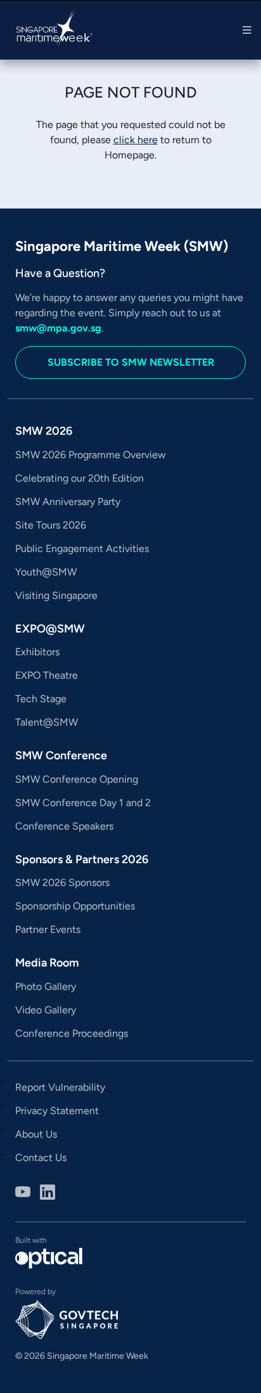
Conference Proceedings (71, 1033)
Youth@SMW (46, 572)
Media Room (47, 963)
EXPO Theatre (46, 675)
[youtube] (22, 1194)
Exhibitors (37, 652)
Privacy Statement (57, 1111)
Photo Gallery (45, 986)
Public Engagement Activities (82, 548)
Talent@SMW (46, 722)
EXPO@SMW (50, 629)
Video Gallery (45, 1010)
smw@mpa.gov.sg (58, 328)
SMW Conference (61, 755)
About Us (36, 1134)
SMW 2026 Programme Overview (90, 455)
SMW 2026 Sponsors (62, 882)
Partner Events (47, 929)
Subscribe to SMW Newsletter (131, 362)
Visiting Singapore (56, 595)
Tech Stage (41, 699)
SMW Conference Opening (76, 779)
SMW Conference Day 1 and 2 (83, 803)
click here (135, 140)
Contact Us (41, 1158)
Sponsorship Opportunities (75, 906)
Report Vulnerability (60, 1087)
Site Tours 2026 (50, 525)
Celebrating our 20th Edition (79, 478)
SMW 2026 (43, 431)
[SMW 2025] (46, 29)
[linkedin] (47, 1194)
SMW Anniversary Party (67, 502)
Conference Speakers (64, 826)
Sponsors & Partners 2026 (81, 859)
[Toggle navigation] (247, 30)
